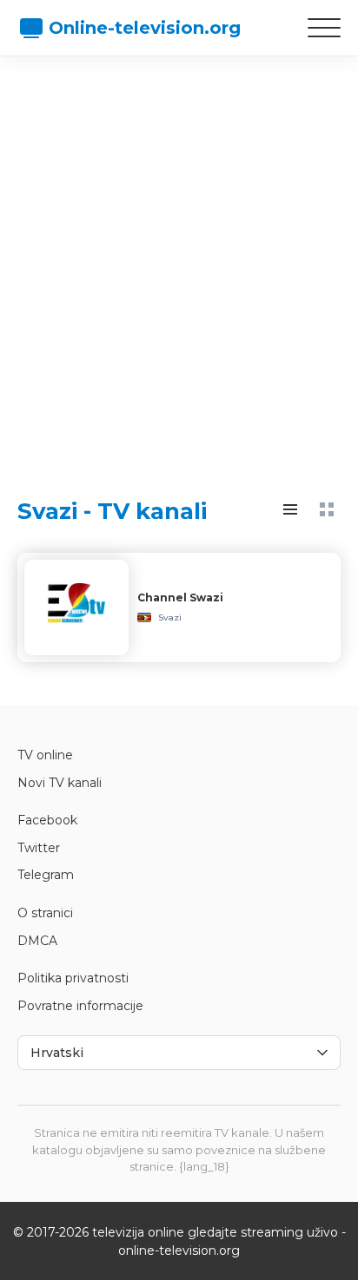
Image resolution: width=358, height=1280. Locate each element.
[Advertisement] (179, 261)
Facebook (47, 820)
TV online (45, 755)
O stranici (45, 913)
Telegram (45, 875)
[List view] (290, 509)
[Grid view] (327, 509)
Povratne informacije (80, 1006)
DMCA (37, 941)
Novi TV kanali (59, 783)
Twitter (38, 848)
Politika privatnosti (73, 978)
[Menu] (324, 27)
